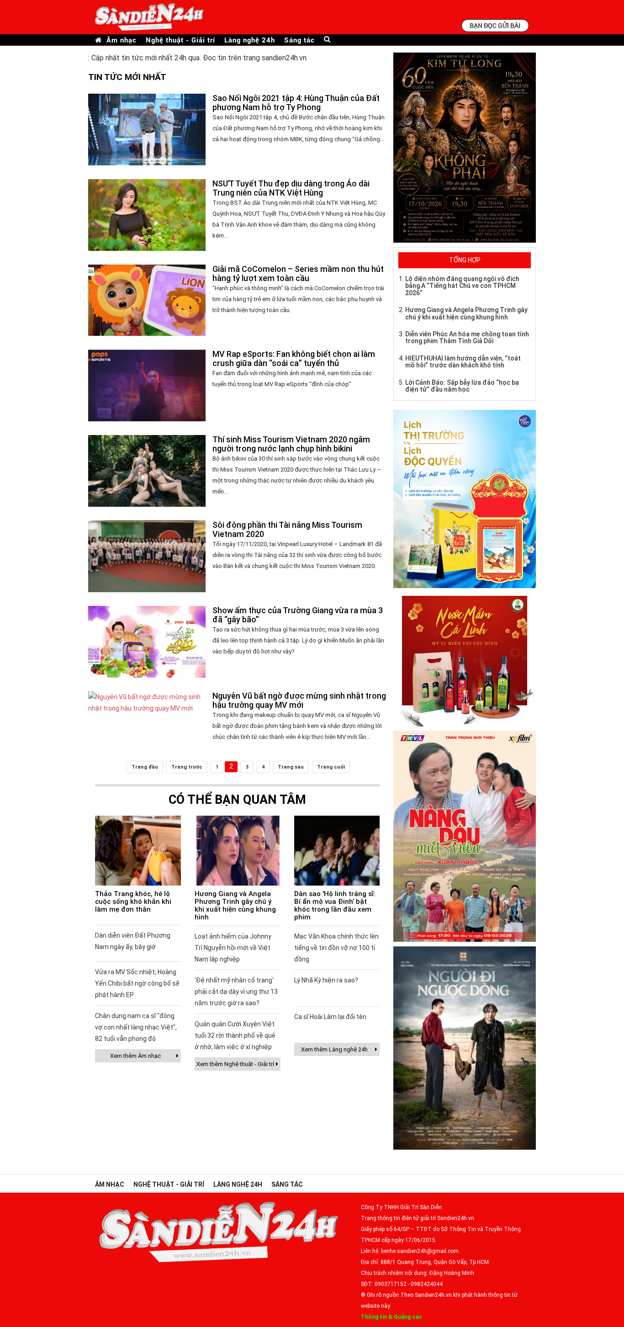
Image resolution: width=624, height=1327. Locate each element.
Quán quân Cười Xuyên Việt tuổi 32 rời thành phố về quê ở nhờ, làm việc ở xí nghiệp (235, 1035)
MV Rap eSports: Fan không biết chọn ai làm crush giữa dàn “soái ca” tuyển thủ (293, 358)
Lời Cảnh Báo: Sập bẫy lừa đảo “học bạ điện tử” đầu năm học (462, 386)
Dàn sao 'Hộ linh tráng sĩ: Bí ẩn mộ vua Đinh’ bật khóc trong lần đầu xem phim (334, 905)
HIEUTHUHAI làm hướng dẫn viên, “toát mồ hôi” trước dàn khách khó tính (463, 362)
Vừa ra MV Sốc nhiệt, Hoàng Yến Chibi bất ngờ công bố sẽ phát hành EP (137, 983)
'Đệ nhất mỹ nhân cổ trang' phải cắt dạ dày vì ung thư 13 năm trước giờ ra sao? (236, 992)
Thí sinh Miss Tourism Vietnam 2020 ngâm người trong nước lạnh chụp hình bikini (291, 444)
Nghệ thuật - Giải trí (180, 40)
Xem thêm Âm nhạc (135, 1055)
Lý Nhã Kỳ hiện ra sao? (326, 980)
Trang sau (291, 767)
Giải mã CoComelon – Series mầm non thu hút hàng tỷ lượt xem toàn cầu (298, 273)
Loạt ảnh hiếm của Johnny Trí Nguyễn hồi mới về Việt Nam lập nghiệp (233, 948)
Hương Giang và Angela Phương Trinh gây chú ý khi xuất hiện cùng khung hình (235, 905)
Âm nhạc (121, 40)
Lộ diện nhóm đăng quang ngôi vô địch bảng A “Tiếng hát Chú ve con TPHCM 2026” (462, 286)
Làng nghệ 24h (249, 40)
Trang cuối (331, 767)
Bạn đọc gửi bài (495, 25)
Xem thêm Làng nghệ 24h (334, 1049)
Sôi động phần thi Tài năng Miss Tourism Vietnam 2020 (287, 529)
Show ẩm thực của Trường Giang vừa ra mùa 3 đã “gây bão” (297, 614)
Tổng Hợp (465, 260)
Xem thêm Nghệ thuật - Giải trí (235, 1064)
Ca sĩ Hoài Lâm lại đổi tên (330, 1016)
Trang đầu (145, 767)
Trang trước (186, 767)
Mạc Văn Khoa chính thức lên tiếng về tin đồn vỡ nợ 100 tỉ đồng (336, 948)
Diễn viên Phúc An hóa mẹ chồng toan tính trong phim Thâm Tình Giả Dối (467, 337)
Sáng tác (299, 40)
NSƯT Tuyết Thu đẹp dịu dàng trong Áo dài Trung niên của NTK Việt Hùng (291, 188)
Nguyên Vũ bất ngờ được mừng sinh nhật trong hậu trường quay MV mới (299, 700)
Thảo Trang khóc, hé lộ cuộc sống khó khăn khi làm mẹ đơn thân (133, 901)
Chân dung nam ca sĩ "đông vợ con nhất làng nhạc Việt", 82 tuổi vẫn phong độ (136, 1027)
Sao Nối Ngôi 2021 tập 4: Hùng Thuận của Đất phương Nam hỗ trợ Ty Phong (296, 102)
